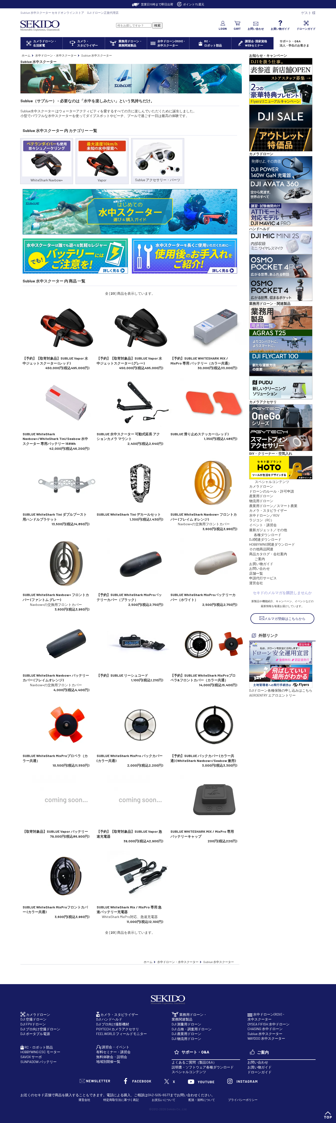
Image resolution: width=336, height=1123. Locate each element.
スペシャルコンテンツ (189, 1072)
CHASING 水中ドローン (265, 1029)
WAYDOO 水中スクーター (266, 1038)
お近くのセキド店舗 (35, 1095)
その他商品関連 (261, 549)
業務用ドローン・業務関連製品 (189, 1016)
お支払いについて (163, 1099)
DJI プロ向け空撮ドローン (40, 1029)
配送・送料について (201, 1099)
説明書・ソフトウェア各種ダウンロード (203, 1067)
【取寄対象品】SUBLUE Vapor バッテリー (55, 831)
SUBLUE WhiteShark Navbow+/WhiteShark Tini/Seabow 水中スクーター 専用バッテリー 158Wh (55, 439)
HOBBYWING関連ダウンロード (272, 544)
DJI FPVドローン (33, 1024)
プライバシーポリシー (243, 1099)
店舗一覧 (256, 573)
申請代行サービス (263, 578)
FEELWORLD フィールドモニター (121, 1034)
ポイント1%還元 (193, 4)
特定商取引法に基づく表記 (121, 1099)
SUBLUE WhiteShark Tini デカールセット (129, 514)
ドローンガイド (259, 1072)
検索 (157, 25)
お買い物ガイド (261, 564)
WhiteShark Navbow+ (47, 180)
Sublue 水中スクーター (264, 1034)
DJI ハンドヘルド (109, 1019)
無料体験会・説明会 (111, 1057)
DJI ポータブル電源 (35, 1034)
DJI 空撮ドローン (33, 1019)
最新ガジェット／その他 (268, 530)
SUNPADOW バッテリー (38, 1062)
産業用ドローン (261, 496)
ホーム (26, 55)
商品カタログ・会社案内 (268, 554)
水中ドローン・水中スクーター (55, 55)
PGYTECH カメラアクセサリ (117, 1029)
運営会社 (256, 583)
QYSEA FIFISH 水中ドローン (268, 1024)
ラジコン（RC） (261, 520)
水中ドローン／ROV (264, 515)
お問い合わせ (259, 568)
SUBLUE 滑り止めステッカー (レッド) (199, 434)
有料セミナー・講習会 (113, 1052)
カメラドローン (261, 486)
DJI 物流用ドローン (186, 1038)
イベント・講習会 (263, 525)
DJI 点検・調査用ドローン (192, 1029)
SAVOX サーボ (31, 1057)
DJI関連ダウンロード (265, 539)
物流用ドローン (261, 501)
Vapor (102, 180)
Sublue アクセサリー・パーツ (157, 180)
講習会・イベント (115, 1047)
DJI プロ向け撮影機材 (112, 1024)
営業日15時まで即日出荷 (157, 4)
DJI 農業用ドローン (186, 1034)
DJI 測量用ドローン (186, 1024)
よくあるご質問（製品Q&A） (194, 1062)
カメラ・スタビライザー (268, 510)
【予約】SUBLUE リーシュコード (122, 675)
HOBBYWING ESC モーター (40, 1052)
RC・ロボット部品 (38, 1047)
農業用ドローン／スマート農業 (273, 506)
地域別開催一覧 (108, 1061)
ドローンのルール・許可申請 (271, 491)
